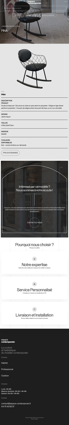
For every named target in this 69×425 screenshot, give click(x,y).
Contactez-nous (34, 223)
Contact (28, 15)
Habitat (4, 363)
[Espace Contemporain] (34, 2)
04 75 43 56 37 (7, 406)
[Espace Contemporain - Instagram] (35, 15)
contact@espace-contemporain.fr (16, 403)
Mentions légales (34, 419)
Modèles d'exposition (48, 15)
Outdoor (5, 375)
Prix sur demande (10, 153)
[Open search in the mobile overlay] (34, 8)
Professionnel (7, 369)
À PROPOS (18, 15)
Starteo (31, 417)
